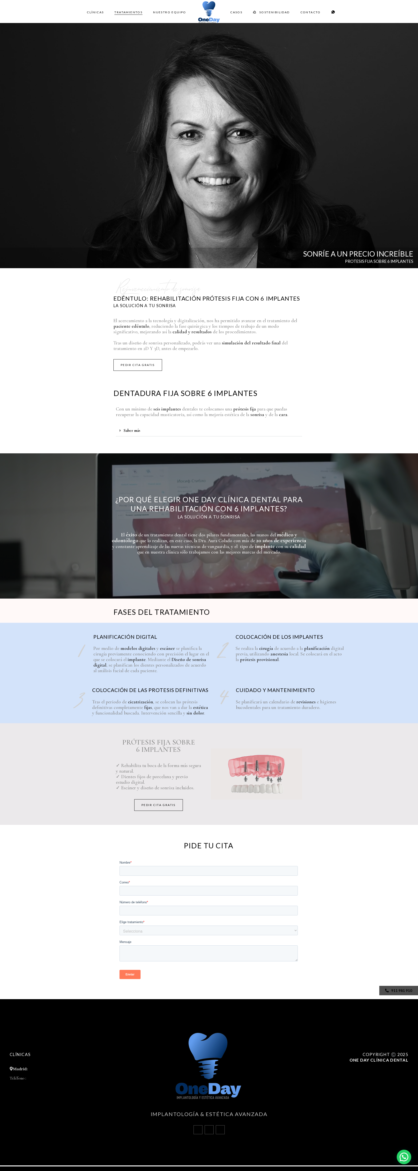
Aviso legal (400, 1075)
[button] (209, 430)
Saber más (132, 430)
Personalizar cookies (393, 1089)
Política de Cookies (394, 1068)
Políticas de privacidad (391, 1082)
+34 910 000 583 (39, 1078)
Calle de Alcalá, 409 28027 (52, 1069)
